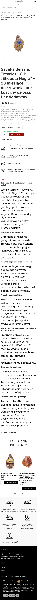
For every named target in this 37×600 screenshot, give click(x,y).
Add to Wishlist (7, 139)
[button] (15, 493)
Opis (2, 179)
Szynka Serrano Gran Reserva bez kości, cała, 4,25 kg (9, 475)
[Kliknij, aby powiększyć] (4, 62)
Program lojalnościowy (27, 525)
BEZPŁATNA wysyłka (27, 509)
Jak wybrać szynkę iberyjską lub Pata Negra (13, 555)
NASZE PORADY (5, 550)
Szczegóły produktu (8, 433)
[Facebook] (2, 563)
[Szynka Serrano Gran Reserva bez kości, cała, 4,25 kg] (9, 461)
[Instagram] (4, 563)
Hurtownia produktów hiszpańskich (10, 558)
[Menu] (2, 2)
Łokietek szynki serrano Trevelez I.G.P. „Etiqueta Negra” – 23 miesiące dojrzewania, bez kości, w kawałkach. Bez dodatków (27, 478)
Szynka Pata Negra (6, 553)
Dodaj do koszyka (17, 134)
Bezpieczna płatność (9, 542)
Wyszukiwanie (34, 7)
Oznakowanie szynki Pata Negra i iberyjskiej (12, 556)
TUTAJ (22, 591)
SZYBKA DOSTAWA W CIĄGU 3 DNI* (9, 525)
